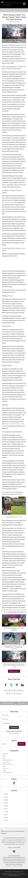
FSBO (11, 690)
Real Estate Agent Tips (7, 764)
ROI (6, 690)
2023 (6, 803)
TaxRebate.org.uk (18, 517)
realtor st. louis (18, 693)
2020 (6, 811)
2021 (6, 809)
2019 (6, 814)
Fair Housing (20, 865)
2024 (6, 800)
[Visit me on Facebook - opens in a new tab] (14, 783)
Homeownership (5, 762)
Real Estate (10, 693)
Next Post (21, 703)
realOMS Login (17, 875)
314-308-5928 (16, 847)
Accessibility (14, 865)
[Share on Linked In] (22, 685)
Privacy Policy (8, 865)
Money (3, 766)
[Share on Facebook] (6, 685)
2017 (6, 820)
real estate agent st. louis (7, 760)
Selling (21, 690)
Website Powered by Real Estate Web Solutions (14, 871)
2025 (6, 797)
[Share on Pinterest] (17, 685)
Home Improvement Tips (7, 772)
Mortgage (4, 770)
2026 (6, 794)
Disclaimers (11, 875)
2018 (6, 817)
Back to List (14, 671)
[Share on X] (11, 685)
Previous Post (8, 703)
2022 (6, 806)
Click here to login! (14, 733)
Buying (16, 690)
